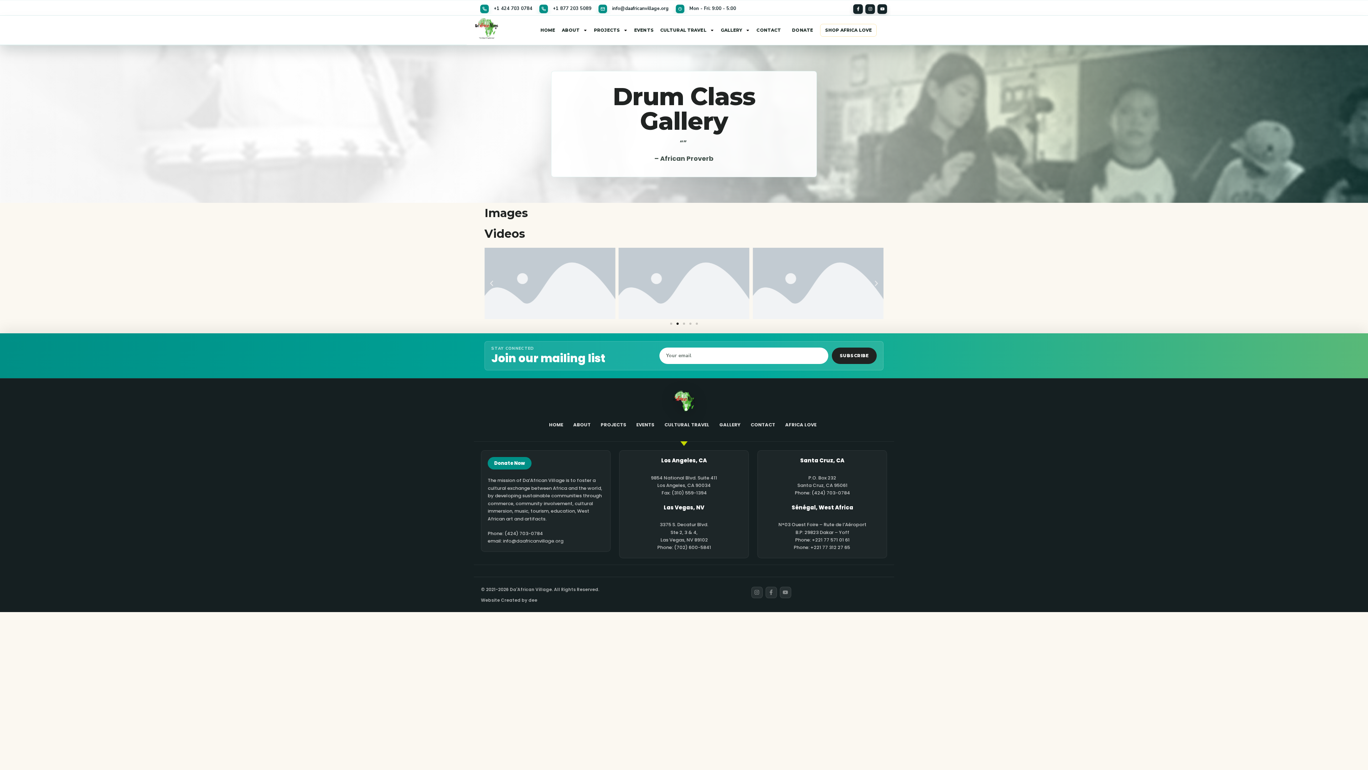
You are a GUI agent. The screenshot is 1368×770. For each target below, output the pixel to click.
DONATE (802, 30)
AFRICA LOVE (801, 424)
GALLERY (731, 30)
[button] (491, 283)
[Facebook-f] (858, 9)
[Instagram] (870, 9)
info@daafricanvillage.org (533, 541)
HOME (547, 30)
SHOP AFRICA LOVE (848, 30)
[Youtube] (882, 9)
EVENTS (644, 30)
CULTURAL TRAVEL (683, 30)
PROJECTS (607, 30)
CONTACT (768, 30)
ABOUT (571, 30)
